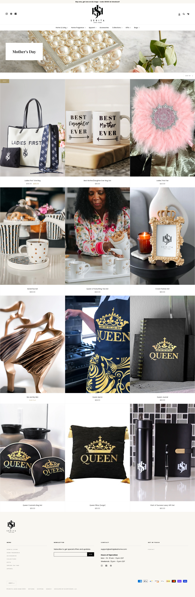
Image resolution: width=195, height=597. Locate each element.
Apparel (10, 568)
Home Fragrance (13, 552)
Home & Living (12, 549)
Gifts (9, 562)
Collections (11, 559)
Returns (31, 589)
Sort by (188, 76)
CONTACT (151, 549)
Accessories (12, 556)
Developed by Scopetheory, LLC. (65, 589)
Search (49, 589)
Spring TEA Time (13, 565)
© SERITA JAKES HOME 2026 (16, 589)
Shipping (40, 589)
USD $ (11, 583)
